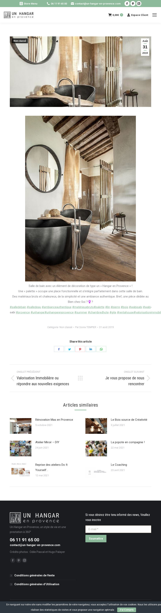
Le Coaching (119, 465)
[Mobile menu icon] (154, 14)
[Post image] (20, 426)
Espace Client (139, 15)
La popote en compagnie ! (128, 442)
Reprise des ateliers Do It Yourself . (51, 467)
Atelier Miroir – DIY (47, 442)
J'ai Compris (127, 609)
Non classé (20, 41)
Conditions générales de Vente (34, 575)
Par (85, 327)
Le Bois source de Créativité (129, 419)
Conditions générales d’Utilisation (36, 584)
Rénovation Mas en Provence (54, 419)
